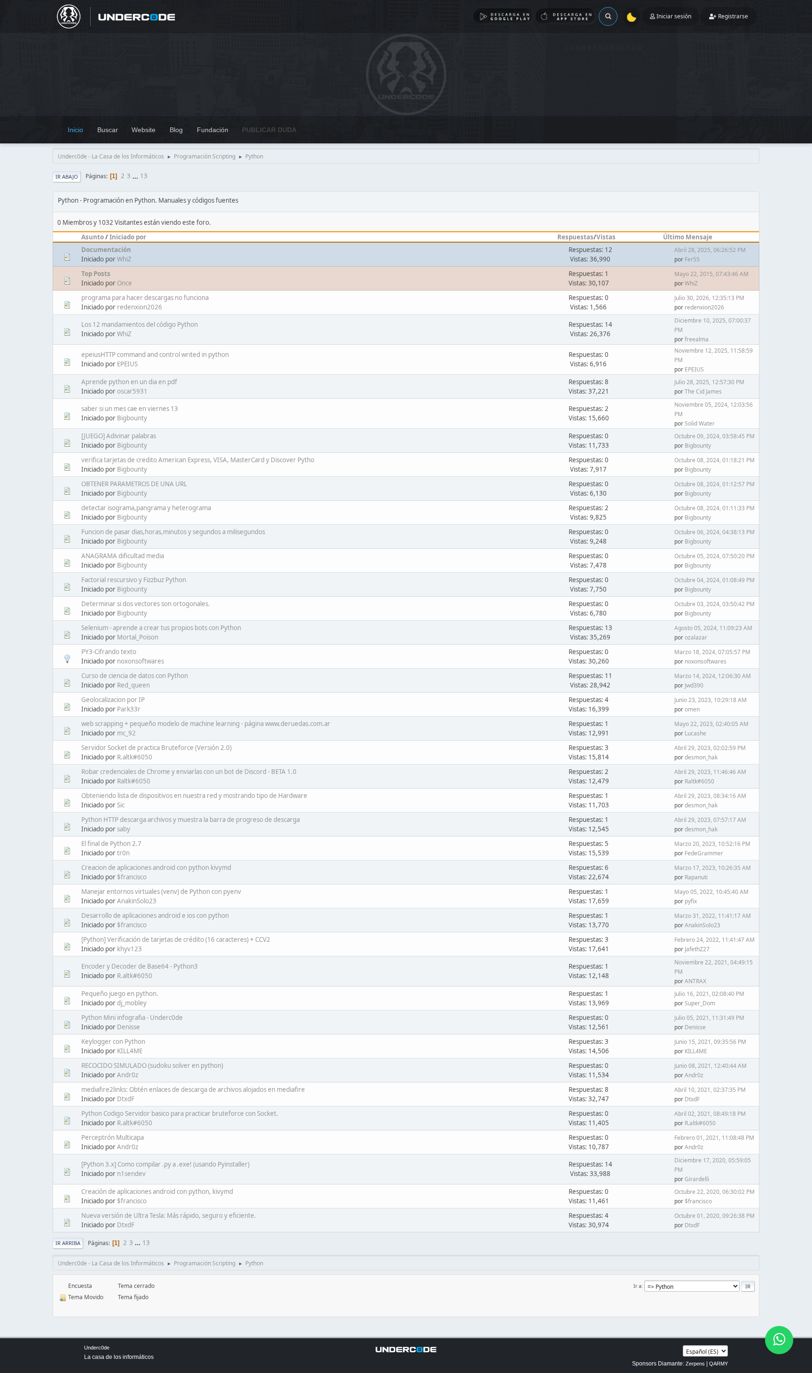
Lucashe (695, 733)
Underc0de (96, 1347)
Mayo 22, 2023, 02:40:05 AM (711, 724)
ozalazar (696, 637)
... (136, 176)
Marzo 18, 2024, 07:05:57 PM (712, 652)
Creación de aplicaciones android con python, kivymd (157, 1191)
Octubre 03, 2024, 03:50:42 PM (714, 604)
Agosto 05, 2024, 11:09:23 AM (713, 628)
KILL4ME (129, 1051)
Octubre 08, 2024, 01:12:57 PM (714, 484)
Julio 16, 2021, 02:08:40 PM (709, 994)
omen (692, 709)
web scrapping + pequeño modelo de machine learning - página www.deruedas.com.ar (205, 723)
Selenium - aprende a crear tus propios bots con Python (161, 627)
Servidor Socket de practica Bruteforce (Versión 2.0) (156, 747)
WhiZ (124, 259)
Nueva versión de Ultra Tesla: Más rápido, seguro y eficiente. (168, 1215)
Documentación (106, 249)
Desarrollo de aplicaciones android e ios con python (155, 915)
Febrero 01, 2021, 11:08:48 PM (714, 1138)
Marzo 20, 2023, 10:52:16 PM (712, 844)
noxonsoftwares (140, 661)
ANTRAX (695, 981)
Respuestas (575, 237)
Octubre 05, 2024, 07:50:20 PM (714, 556)
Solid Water (700, 423)
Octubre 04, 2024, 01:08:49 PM (714, 580)
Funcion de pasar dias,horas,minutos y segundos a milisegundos (173, 532)
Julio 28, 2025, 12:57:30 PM (709, 382)
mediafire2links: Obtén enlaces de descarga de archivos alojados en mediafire (193, 1089)
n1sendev (131, 1173)
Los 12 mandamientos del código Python (139, 324)
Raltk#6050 (133, 781)
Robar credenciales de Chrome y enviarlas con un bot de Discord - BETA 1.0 (189, 771)
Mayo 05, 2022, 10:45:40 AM (711, 892)
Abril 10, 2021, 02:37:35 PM (710, 1090)
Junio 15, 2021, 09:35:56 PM (710, 1042)
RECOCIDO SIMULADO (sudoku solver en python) (152, 1065)
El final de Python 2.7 (111, 843)
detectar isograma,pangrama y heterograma (146, 508)
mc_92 (126, 733)
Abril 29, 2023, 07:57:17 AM (710, 820)
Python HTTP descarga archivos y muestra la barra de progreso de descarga (190, 819)
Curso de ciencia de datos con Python (134, 675)
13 (144, 176)
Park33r (129, 709)
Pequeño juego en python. (119, 993)
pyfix (691, 901)
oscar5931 (132, 391)
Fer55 (692, 259)
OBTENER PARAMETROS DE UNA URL (134, 484)
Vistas (606, 237)
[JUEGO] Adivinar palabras (118, 436)
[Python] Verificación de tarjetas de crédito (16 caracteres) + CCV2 (175, 939)
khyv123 (129, 949)
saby (123, 829)
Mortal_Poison (137, 637)
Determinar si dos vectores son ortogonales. (145, 604)
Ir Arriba (67, 1243)
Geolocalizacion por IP (113, 699)
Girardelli (697, 1179)
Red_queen (133, 685)
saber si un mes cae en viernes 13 (129, 408)
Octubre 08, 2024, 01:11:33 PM (714, 508)
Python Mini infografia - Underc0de (132, 1017)
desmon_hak (701, 757)
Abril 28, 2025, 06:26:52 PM (710, 250)
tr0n (123, 853)
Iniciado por (127, 237)
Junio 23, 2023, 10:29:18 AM (710, 700)
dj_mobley (132, 1003)
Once (124, 283)
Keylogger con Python (113, 1041)
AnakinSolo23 (136, 901)
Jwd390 (694, 685)
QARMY (718, 1363)
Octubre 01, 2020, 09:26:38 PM (714, 1216)
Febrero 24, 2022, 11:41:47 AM (714, 940)
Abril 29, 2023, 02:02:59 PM (710, 748)
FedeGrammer (704, 853)
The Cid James (703, 391)
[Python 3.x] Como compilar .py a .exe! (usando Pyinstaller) (165, 1164)
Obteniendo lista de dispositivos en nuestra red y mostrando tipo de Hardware (194, 795)
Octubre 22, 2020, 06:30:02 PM (714, 1192)
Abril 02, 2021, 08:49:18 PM (710, 1114)
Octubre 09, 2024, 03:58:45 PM (714, 436)
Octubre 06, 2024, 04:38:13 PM (714, 532)
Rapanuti (696, 877)
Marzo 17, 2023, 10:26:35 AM (712, 868)
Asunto (92, 237)
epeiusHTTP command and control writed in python (155, 354)
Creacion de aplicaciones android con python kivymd (156, 867)
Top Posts (95, 273)
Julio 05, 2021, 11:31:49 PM (709, 1018)
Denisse (128, 1027)
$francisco (132, 877)
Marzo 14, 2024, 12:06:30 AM (712, 676)
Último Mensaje (687, 237)
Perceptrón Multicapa (112, 1137)
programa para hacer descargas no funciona (145, 297)
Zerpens (695, 1363)
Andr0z (127, 1075)
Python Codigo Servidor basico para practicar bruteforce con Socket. (179, 1113)
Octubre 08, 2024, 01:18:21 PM (714, 460)
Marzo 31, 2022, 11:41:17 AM (712, 916)
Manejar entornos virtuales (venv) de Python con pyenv (161, 891)
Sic (121, 805)
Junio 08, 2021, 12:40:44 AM (710, 1066)
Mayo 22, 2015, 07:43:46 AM (711, 274)
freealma (697, 339)
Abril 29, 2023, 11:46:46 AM (710, 772)
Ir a (637, 1285)
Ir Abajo (66, 176)
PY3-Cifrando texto (108, 651)
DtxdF (125, 1099)
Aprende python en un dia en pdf (129, 382)
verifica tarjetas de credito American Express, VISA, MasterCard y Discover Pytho (197, 460)
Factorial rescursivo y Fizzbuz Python (133, 580)
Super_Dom (700, 1003)
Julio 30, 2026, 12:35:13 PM (709, 298)
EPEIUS (127, 364)
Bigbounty (132, 418)
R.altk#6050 (134, 757)
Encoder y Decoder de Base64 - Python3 (139, 966)
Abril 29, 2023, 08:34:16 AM (710, 796)
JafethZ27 (697, 949)
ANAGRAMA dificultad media (122, 556)
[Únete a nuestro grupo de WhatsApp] (779, 1340)
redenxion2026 (139, 307)
